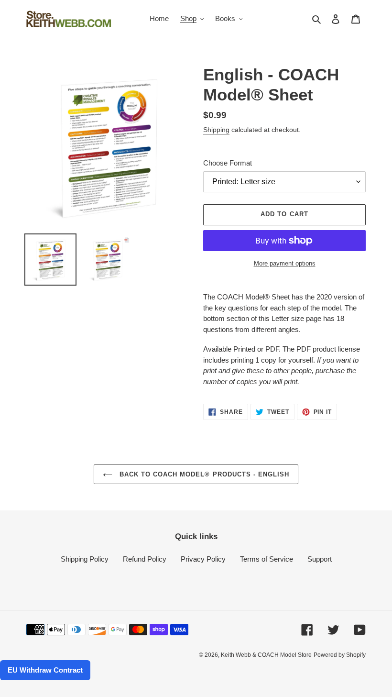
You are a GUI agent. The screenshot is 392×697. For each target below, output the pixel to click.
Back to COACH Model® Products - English (203, 474)
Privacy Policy (203, 559)
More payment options (285, 263)
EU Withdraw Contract (45, 670)
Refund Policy (144, 559)
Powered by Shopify (340, 655)
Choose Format (227, 163)
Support (319, 559)
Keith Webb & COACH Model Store (266, 655)
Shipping (216, 129)
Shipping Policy (85, 559)
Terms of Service (266, 559)
